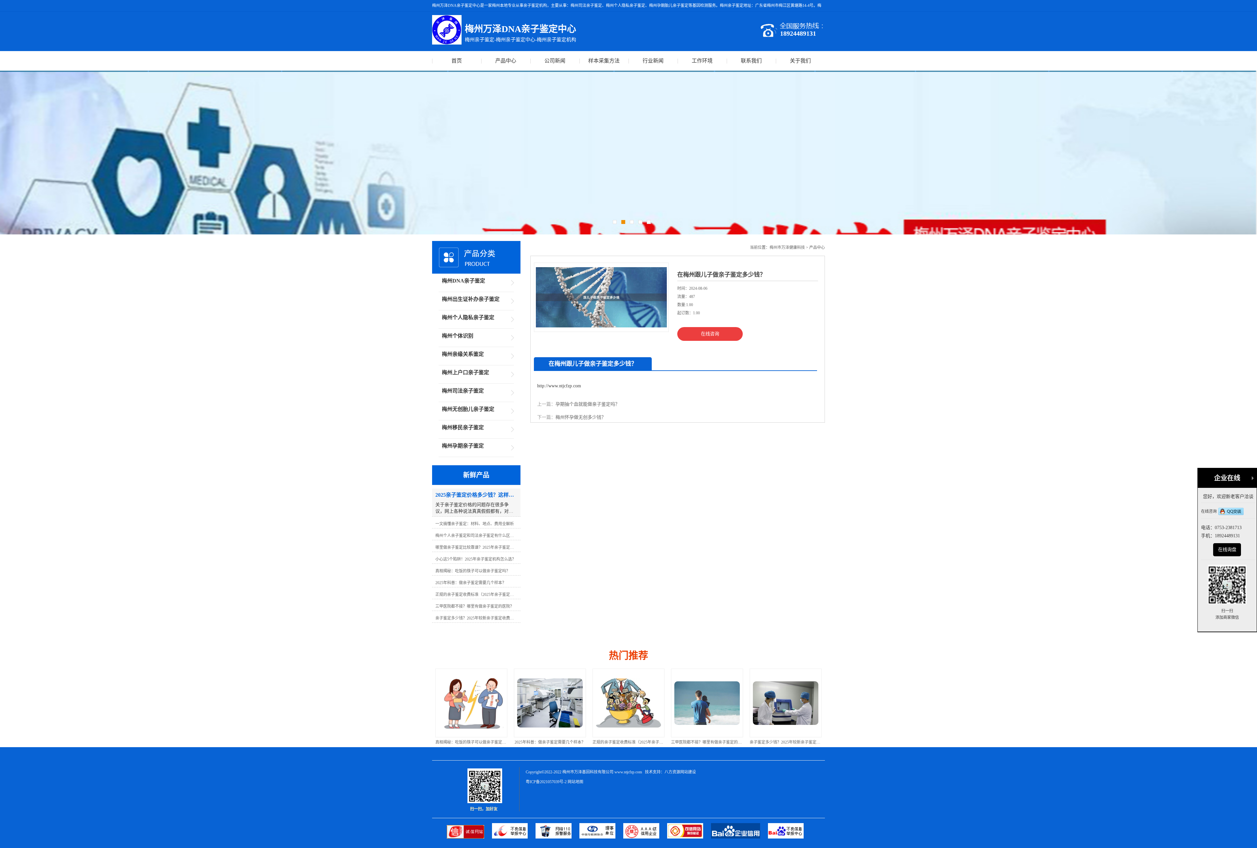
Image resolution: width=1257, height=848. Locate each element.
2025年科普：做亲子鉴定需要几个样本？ (471, 742)
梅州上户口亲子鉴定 (465, 372)
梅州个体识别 (457, 336)
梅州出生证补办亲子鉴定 (471, 299)
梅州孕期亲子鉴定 (463, 446)
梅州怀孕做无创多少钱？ (581, 417)
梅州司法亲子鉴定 (463, 391)
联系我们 (751, 61)
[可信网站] (689, 837)
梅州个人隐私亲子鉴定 (468, 317)
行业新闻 (653, 61)
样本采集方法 (604, 61)
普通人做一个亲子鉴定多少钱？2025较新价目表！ (793, 742)
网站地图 (575, 782)
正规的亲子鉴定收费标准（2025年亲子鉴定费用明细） (561, 742)
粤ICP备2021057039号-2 (546, 782)
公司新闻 (554, 61)
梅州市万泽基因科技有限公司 (587, 772)
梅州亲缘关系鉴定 (463, 354)
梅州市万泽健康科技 (787, 247)
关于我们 (800, 61)
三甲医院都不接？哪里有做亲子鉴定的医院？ (631, 742)
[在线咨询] (1231, 512)
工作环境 (702, 61)
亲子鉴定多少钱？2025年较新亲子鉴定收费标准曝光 (716, 742)
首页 (456, 61)
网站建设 (688, 772)
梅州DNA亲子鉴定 (463, 281)
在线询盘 (1227, 549)
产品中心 (505, 61)
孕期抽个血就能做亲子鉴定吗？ (588, 404)
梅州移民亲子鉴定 (463, 427)
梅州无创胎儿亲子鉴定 (468, 409)
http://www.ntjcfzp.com (559, 385)
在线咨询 (710, 333)
